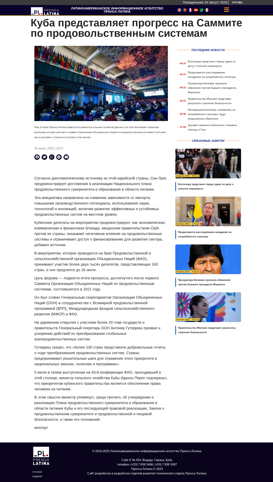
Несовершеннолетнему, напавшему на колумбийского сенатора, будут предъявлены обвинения (211, 114)
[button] (37, 157)
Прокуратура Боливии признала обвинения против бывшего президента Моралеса (212, 88)
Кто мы (237, 2)
